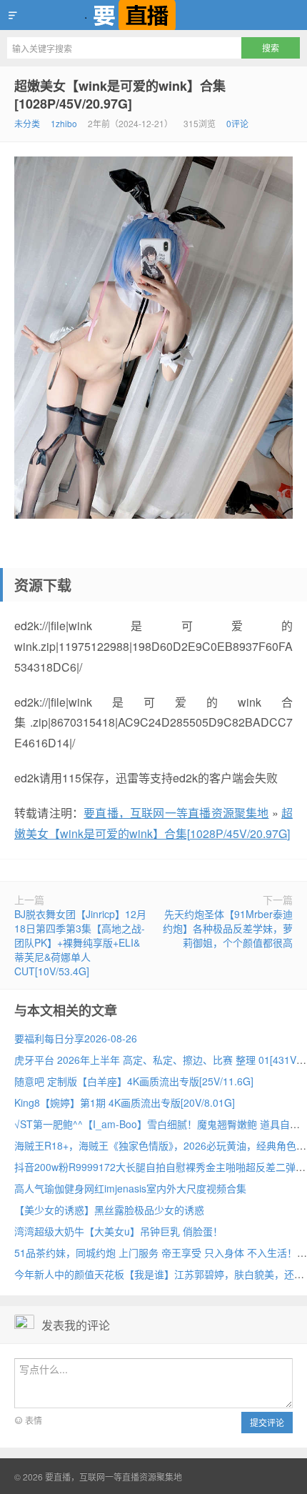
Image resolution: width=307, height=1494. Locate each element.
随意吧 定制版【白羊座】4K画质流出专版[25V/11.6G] (133, 1081)
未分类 (27, 123)
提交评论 (267, 1422)
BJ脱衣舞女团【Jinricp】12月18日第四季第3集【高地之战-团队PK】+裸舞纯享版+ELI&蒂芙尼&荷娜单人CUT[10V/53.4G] (80, 942)
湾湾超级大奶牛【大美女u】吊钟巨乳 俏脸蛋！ (118, 1231)
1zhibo (64, 123)
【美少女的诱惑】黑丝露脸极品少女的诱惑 (109, 1209)
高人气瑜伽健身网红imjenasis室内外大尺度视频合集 (130, 1188)
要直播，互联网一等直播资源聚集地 (153, 15)
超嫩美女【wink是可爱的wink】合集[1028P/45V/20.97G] (120, 94)
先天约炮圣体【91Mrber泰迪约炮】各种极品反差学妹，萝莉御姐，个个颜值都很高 (228, 928)
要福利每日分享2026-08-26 (75, 1038)
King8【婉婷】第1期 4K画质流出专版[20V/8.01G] (124, 1102)
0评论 (237, 123)
